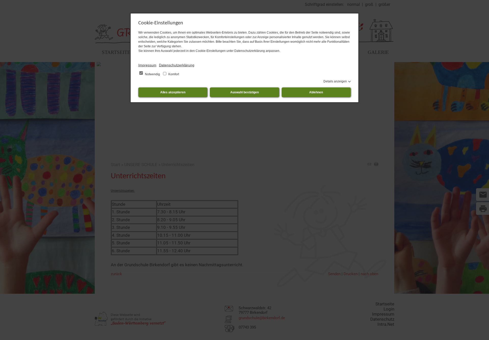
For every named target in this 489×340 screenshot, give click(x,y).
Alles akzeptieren (172, 92)
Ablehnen (316, 92)
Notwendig (152, 74)
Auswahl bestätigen (244, 92)
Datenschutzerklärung (176, 65)
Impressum (147, 65)
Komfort (173, 74)
